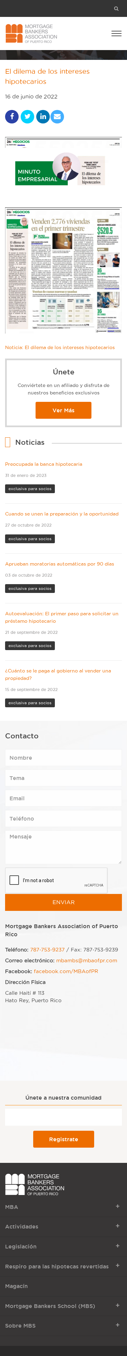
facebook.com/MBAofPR (66, 971)
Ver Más (63, 410)
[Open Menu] (116, 33)
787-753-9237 (47, 949)
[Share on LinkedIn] (43, 116)
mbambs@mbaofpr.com (86, 960)
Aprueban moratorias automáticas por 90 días (59, 564)
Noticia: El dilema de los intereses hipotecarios (60, 347)
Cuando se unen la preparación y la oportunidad (62, 513)
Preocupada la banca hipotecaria (43, 464)
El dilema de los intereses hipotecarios (47, 76)
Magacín (16, 1286)
